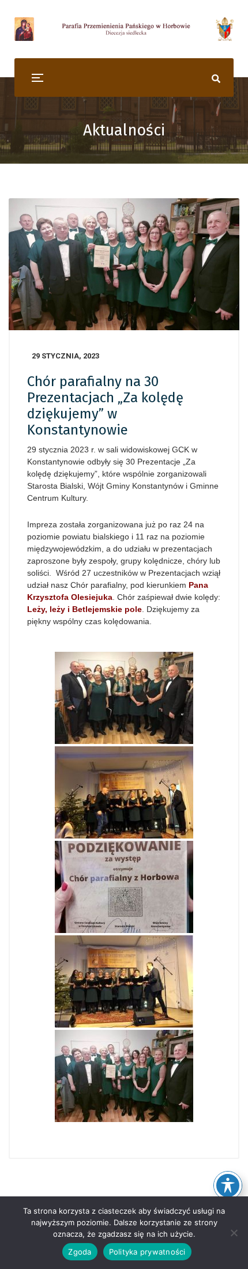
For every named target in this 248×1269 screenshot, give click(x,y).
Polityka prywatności (147, 1251)
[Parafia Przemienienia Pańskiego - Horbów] (124, 29)
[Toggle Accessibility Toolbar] (228, 1185)
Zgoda (79, 1251)
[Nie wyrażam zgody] (233, 1232)
